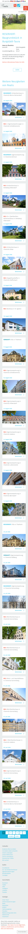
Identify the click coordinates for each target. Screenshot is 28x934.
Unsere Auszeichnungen (8, 901)
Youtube (4, 892)
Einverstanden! (22, 932)
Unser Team (5, 900)
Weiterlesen (18, 117)
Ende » (17, 836)
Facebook (5, 883)
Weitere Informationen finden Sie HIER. (13, 62)
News (3, 903)
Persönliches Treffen (8, 858)
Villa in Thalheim (12, 339)
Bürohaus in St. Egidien (12, 309)
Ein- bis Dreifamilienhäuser (9, 869)
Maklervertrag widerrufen (9, 913)
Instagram (5, 888)
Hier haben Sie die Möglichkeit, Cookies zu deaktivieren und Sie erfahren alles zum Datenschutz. (13, 926)
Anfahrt (4, 907)
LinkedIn (4, 890)
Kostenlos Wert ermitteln (9, 849)
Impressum (5, 916)
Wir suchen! (5, 860)
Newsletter (5, 905)
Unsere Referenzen (7, 854)
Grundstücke (5, 868)
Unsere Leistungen (7, 853)
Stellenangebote (7, 909)
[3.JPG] (14, 28)
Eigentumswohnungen (8, 871)
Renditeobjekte (6, 873)
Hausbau (4, 911)
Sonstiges (5, 875)
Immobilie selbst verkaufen (10, 851)
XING (3, 886)
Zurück (17, 70)
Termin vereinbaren (7, 856)
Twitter (4, 885)
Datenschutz (5, 914)
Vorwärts (11, 836)
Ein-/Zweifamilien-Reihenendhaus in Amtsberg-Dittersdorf (13, 219)
